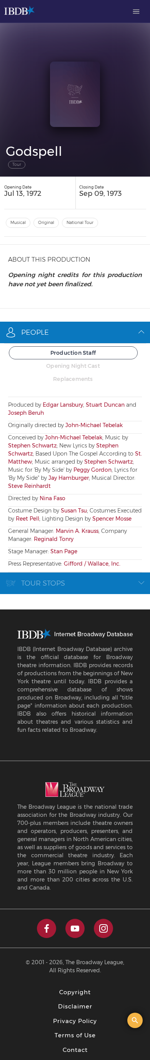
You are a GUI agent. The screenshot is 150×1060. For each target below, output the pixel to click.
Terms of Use (75, 1035)
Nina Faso (52, 498)
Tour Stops (43, 583)
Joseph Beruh (26, 412)
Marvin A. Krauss (77, 530)
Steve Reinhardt (29, 485)
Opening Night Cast (73, 365)
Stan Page (63, 551)
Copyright (75, 992)
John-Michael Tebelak (94, 425)
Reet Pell (27, 518)
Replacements (73, 379)
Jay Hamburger (68, 477)
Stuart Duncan (105, 404)
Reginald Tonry (53, 539)
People (35, 332)
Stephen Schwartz (32, 445)
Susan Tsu (74, 510)
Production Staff (73, 352)
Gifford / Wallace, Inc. (92, 563)
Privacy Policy (75, 1021)
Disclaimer (75, 1006)
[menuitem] (136, 11)
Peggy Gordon (92, 469)
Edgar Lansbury (63, 404)
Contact (75, 1049)
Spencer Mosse (112, 518)
